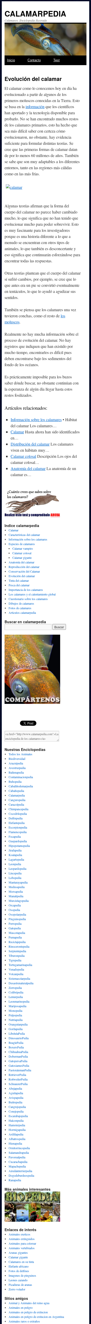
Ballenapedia (16, 772)
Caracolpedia (16, 804)
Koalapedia (15, 855)
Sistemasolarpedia (19, 978)
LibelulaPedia (17, 1033)
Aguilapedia (16, 1093)
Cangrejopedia (17, 1107)
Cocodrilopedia (18, 814)
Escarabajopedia (18, 1116)
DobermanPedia (18, 1056)
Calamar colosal (23, 456)
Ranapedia (15, 1180)
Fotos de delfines (19, 1271)
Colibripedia (16, 992)
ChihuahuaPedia (18, 1052)
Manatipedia (16, 896)
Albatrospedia (17, 1139)
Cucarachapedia (18, 1162)
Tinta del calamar (19, 580)
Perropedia (15, 923)
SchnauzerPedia (18, 1084)
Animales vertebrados (22, 1248)
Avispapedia (16, 1097)
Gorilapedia (15, 1029)
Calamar (17, 431)
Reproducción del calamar (24, 567)
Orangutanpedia (18, 1024)
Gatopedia (15, 928)
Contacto (34, 60)
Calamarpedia (17, 795)
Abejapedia (15, 1088)
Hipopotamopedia (19, 846)
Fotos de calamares (20, 608)
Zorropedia (15, 988)
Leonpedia (15, 864)
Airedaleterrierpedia (20, 1171)
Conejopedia (16, 1111)
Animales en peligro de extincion (28, 1312)
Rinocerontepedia (19, 946)
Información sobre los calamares (36, 419)
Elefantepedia (17, 823)
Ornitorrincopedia (19, 1148)
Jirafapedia (15, 850)
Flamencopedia (18, 832)
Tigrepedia (15, 960)
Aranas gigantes (18, 1252)
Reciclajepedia (17, 942)
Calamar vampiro (22, 548)
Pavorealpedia (17, 1157)
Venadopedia (16, 969)
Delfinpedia (15, 818)
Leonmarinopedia (19, 1001)
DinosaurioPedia (19, 1038)
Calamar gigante (22, 558)
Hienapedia (15, 1143)
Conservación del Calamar (24, 571)
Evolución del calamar (22, 576)
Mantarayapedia (18, 882)
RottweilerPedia (18, 1079)
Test (56, 60)
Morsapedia (16, 891)
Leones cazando (18, 1280)
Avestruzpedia (17, 768)
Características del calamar (24, 535)
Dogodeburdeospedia (21, 1175)
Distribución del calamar (30, 444)
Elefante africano (19, 1266)
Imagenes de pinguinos (22, 1275)
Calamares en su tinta (21, 1262)
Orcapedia (15, 905)
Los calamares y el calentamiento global (32, 594)
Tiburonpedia (17, 955)
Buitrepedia (15, 1102)
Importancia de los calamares (26, 590)
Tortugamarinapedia (20, 965)
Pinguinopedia (17, 919)
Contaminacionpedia (21, 777)
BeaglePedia (16, 1043)
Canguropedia (17, 800)
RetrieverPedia (17, 1075)
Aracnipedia (16, 763)
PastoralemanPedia (20, 1070)
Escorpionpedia (18, 827)
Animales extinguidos (22, 1239)
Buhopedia (15, 781)
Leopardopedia (17, 868)
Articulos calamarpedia (22, 612)
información (35, 106)
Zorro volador (17, 1289)
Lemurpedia (16, 997)
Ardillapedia (16, 1134)
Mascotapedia (17, 933)
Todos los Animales (20, 754)
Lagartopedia (16, 859)
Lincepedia (15, 873)
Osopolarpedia (17, 914)
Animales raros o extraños (24, 1321)
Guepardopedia (18, 841)
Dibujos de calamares (21, 603)
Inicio (11, 60)
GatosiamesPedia (19, 1065)
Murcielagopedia (19, 901)
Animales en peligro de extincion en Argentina (36, 1317)
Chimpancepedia (18, 809)
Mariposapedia (17, 1006)
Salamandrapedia (19, 1152)
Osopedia (14, 910)
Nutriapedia (15, 1020)
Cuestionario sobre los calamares (28, 599)
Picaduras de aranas (20, 1285)
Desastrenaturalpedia (21, 983)
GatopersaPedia (18, 1061)
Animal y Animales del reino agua (29, 1303)
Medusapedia (17, 887)
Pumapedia (15, 937)
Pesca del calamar (19, 585)
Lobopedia (15, 878)
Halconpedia (16, 1120)
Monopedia (15, 1010)
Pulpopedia (15, 1015)
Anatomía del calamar (28, 468)
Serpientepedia (17, 951)
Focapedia (15, 836)
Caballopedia (16, 791)
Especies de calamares (22, 544)
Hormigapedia (17, 1130)
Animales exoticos (19, 1234)
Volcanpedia (16, 974)
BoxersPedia (16, 1047)
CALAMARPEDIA (35, 13)
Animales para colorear (22, 1243)
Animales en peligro (21, 1307)
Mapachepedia (17, 1166)
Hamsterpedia (17, 1125)
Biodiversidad (17, 759)
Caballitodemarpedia (21, 786)
